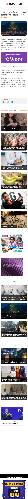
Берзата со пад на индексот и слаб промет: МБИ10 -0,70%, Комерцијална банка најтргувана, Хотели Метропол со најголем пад (13, 361)
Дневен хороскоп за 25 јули (9, 226)
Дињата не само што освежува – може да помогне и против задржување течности (12, 187)
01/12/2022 (24, 314)
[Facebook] (4, 102)
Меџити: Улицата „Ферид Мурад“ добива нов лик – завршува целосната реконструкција (13, 335)
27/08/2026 (24, 332)
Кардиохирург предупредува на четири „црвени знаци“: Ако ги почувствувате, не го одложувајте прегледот (14, 298)
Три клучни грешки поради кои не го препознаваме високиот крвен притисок (12, 168)
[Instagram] (11, 102)
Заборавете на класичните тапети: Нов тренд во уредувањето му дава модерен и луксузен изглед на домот (13, 148)
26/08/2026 (24, 296)
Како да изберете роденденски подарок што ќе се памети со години (14, 129)
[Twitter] (8, 102)
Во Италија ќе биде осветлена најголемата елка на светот (13, 316)
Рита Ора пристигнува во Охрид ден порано (13, 206)
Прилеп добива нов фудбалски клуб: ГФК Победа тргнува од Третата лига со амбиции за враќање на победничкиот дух (13, 398)
